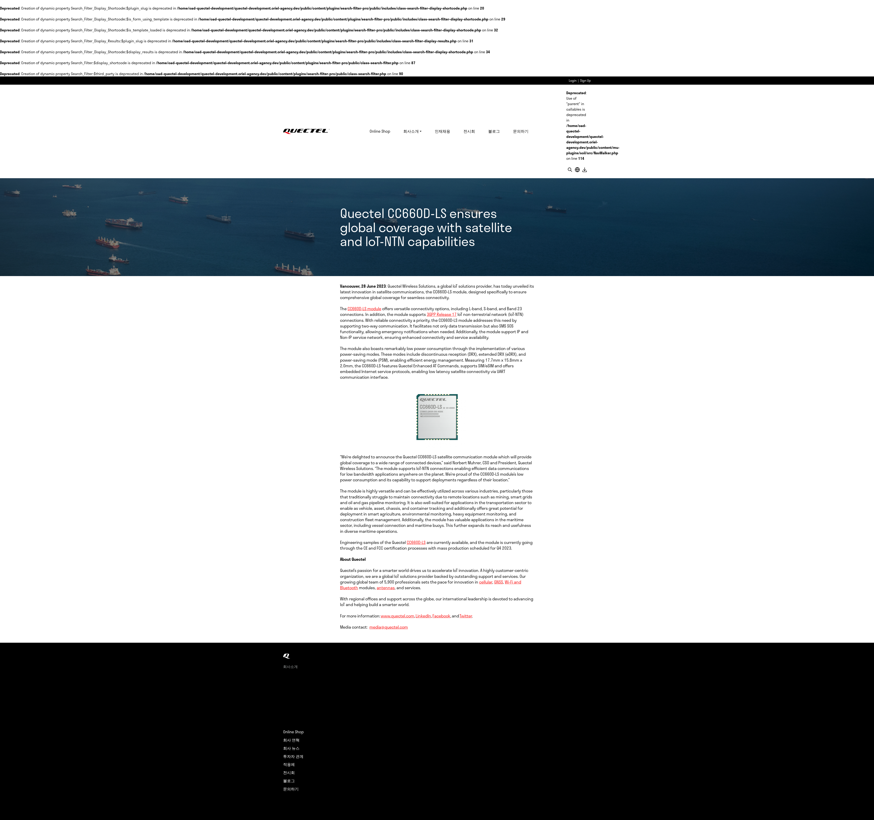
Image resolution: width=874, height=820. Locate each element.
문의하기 (520, 131)
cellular (485, 582)
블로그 (494, 131)
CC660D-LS (416, 542)
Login (573, 80)
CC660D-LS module (364, 308)
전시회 (469, 131)
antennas (386, 587)
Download (584, 169)
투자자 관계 (293, 756)
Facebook (441, 616)
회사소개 (411, 131)
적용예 (289, 764)
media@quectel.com (388, 627)
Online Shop (380, 131)
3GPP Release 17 (442, 314)
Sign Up (585, 80)
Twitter (466, 616)
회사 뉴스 (291, 748)
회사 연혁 (291, 740)
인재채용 (442, 131)
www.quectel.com (397, 616)
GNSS (498, 582)
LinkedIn (423, 616)
